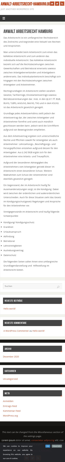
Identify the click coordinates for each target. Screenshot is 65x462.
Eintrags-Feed (10, 406)
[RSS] (62, 3)
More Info (57, 446)
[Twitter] (57, 3)
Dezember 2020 (11, 356)
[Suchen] (58, 286)
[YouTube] (52, 3)
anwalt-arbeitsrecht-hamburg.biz (26, 3)
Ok (48, 446)
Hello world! (9, 308)
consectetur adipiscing (42, 440)
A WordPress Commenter (16, 330)
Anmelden (8, 401)
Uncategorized (10, 378)
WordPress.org (10, 415)
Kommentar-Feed (12, 410)
